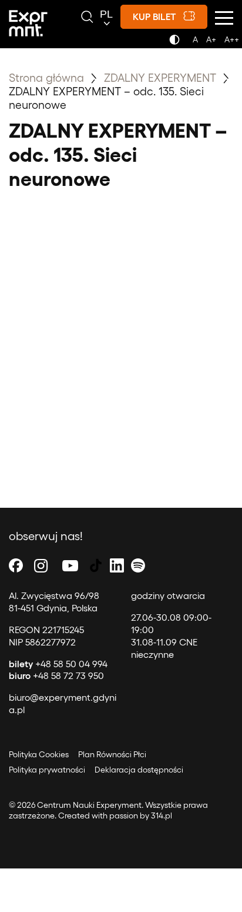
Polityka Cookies (39, 754)
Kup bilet (154, 16)
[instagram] (41, 565)
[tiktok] (96, 565)
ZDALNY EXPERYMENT (161, 77)
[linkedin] (117, 565)
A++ (231, 39)
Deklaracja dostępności (139, 769)
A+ (211, 39)
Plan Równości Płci (112, 754)
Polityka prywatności (47, 769)
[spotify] (138, 565)
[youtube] (70, 565)
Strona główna (46, 77)
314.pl (161, 815)
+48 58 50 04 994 (58, 663)
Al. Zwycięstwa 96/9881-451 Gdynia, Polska (54, 601)
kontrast (176, 43)
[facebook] (16, 565)
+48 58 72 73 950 (56, 675)
